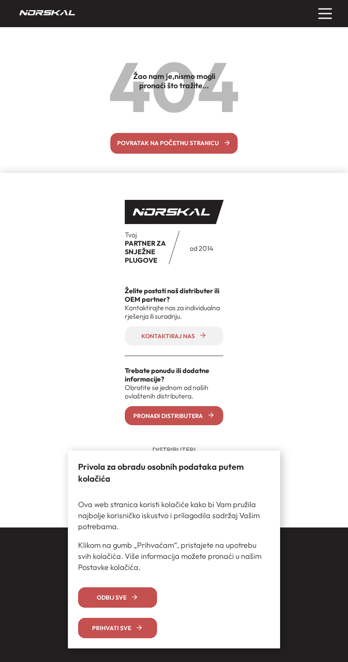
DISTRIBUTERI (174, 450)
